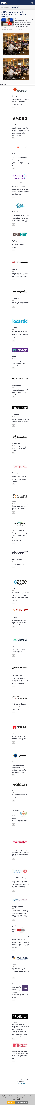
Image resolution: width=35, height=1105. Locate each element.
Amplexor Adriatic (18, 183)
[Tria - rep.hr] (20, 729)
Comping (15, 473)
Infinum (14, 270)
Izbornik (23, 3)
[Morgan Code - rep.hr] (20, 380)
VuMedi (14, 646)
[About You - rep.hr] (20, 409)
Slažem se (11, 1103)
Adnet (14, 926)
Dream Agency (17, 559)
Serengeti (15, 299)
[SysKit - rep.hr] (20, 498)
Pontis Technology (18, 530)
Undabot (15, 212)
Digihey (14, 241)
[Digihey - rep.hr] (20, 236)
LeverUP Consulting (19, 878)
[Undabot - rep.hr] (20, 208)
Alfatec (14, 1022)
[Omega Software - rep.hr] (20, 901)
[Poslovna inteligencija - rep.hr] (20, 699)
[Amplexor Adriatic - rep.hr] (20, 178)
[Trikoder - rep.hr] (20, 611)
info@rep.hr (21, 1083)
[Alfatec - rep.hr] (20, 1018)
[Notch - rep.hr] (20, 352)
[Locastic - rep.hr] (20, 323)
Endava (14, 96)
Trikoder (15, 617)
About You (15, 414)
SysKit (14, 501)
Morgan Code (16, 385)
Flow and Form (17, 675)
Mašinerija (15, 810)
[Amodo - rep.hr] (20, 120)
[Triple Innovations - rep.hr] (20, 148)
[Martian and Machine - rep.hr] (20, 1047)
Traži (32, 2)
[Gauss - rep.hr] (20, 757)
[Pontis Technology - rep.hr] (20, 526)
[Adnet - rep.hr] (22, 932)
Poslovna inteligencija (19, 704)
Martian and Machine (19, 1051)
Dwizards (15, 984)
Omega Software (17, 907)
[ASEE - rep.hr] (20, 585)
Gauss (14, 762)
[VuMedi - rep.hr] (20, 642)
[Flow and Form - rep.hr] (20, 669)
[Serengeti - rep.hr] (20, 293)
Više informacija (21, 1103)
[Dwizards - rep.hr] (25, 990)
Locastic (15, 328)
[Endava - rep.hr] (20, 92)
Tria (13, 733)
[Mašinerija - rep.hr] (23, 816)
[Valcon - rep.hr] (20, 786)
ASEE (13, 589)
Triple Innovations (18, 154)
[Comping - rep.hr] (20, 469)
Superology (16, 443)
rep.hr (5, 3)
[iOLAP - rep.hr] (20, 959)
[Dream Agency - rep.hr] (20, 554)
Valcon (14, 791)
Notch (14, 356)
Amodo (14, 125)
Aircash (14, 849)
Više (13, 107)
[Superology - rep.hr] (20, 438)
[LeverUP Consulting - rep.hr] (20, 873)
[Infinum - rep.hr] (20, 263)
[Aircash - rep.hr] (20, 843)
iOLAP (14, 965)
